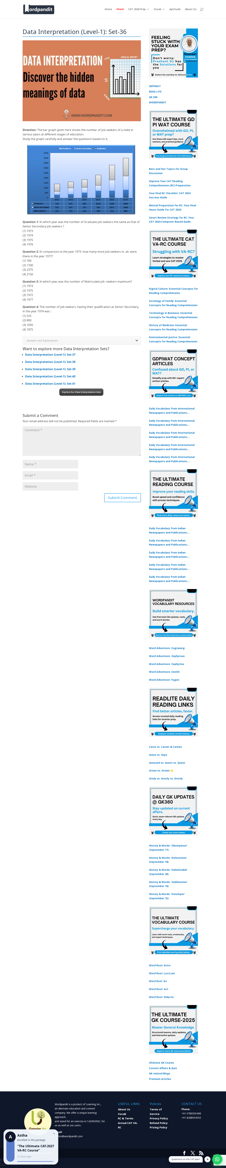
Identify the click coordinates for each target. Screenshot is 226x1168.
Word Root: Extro (160, 965)
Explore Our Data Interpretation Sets (81, 392)
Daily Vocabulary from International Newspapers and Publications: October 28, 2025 (172, 435)
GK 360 (153, 97)
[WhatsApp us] (217, 1159)
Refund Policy (159, 1123)
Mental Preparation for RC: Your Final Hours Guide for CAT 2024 (172, 207)
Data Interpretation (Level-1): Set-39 (50, 369)
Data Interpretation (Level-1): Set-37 (50, 355)
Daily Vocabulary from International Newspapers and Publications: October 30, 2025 (172, 423)
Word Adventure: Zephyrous (167, 656)
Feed (121, 9)
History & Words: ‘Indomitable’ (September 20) (168, 872)
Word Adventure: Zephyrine (166, 664)
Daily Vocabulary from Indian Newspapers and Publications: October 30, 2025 (168, 543)
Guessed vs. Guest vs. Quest (167, 762)
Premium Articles (160, 1079)
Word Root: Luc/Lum (162, 973)
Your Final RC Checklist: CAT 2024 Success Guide (170, 195)
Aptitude (175, 9)
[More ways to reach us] (207, 1159)
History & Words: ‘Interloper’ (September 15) (167, 896)
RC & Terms (125, 1118)
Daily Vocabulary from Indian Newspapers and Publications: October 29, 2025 (168, 579)
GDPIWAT (155, 86)
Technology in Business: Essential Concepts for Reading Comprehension (173, 315)
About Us (190, 9)
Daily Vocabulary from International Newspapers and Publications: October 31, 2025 (172, 411)
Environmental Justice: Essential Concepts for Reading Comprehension (173, 339)
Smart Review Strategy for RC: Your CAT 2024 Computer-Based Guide (171, 219)
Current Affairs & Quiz (163, 1068)
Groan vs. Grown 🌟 (161, 770)
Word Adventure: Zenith (164, 671)
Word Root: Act (158, 989)
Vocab (157, 9)
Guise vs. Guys (158, 754)
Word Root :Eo (158, 981)
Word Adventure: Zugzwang (167, 648)
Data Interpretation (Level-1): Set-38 (50, 362)
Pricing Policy (158, 1127)
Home (108, 9)
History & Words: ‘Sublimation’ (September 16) (168, 884)
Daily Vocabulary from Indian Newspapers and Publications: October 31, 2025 (168, 531)
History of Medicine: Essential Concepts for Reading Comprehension (173, 327)
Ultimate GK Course (161, 1062)
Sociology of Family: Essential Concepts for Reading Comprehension (173, 303)
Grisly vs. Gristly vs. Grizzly (166, 778)
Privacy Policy (159, 1118)
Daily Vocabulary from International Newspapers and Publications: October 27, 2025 (172, 447)
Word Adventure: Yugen (164, 679)
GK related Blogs (159, 1073)
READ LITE (155, 91)
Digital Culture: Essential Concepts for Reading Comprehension (173, 291)
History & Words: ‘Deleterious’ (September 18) (168, 860)
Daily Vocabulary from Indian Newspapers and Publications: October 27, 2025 (168, 567)
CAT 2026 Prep (137, 9)
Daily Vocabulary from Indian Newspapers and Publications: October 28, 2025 (168, 555)
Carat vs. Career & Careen (165, 746)
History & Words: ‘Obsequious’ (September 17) (168, 847)
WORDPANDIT (157, 102)
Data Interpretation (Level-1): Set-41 (50, 384)
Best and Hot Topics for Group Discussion (168, 171)
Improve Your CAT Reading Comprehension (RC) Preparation (170, 183)
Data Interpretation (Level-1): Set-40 (50, 376)
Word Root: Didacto (161, 997)
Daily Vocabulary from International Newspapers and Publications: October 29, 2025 (172, 459)
